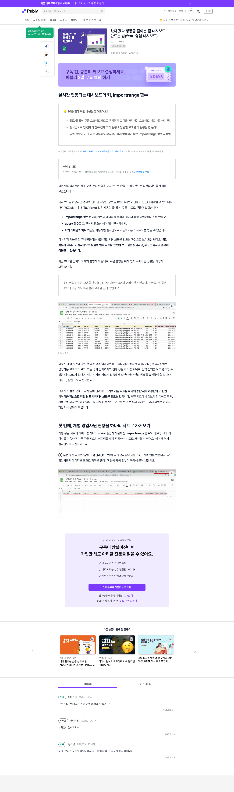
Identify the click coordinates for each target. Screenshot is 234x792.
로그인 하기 (129, 595)
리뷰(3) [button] (88, 683)
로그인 (208, 11)
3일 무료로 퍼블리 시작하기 (117, 587)
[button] (39, 33)
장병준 (121, 42)
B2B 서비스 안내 (128, 600)
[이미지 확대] (171, 305)
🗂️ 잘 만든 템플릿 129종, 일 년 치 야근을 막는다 (184, 19)
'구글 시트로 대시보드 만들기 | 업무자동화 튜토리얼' (105, 151)
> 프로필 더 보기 (141, 172)
